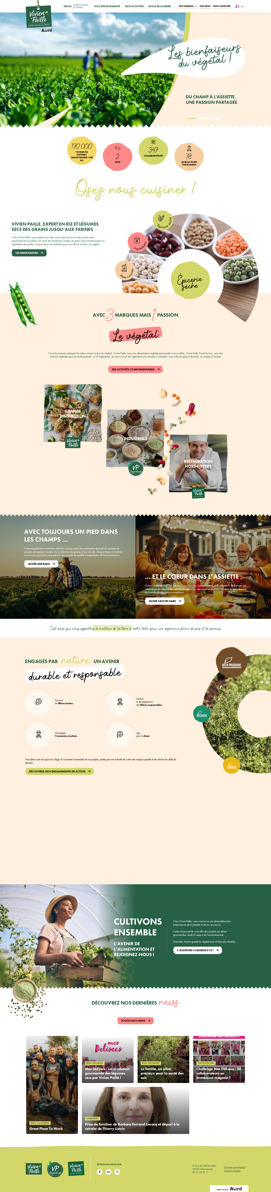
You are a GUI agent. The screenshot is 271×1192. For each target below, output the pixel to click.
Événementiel (206, 1063)
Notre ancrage (39, 564)
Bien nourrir (95, 1063)
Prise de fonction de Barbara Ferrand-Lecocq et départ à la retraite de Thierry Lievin (132, 1126)
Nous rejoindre (159, 6)
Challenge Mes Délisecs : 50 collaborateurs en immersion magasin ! (218, 1073)
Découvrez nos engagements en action (57, 771)
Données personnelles (234, 1167)
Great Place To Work (46, 1128)
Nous (76, 6)
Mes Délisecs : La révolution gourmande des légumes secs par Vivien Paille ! (107, 1073)
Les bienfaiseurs (27, 253)
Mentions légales (232, 1170)
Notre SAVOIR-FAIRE (162, 601)
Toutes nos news (133, 1020)
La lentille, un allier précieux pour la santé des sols (162, 1073)
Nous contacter (221, 6)
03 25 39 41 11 (200, 1172)
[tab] (191, 118)
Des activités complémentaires (133, 369)
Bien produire (151, 1063)
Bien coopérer (40, 1123)
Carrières (93, 1118)
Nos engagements (107, 6)
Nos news (205, 6)
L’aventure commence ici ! (195, 950)
